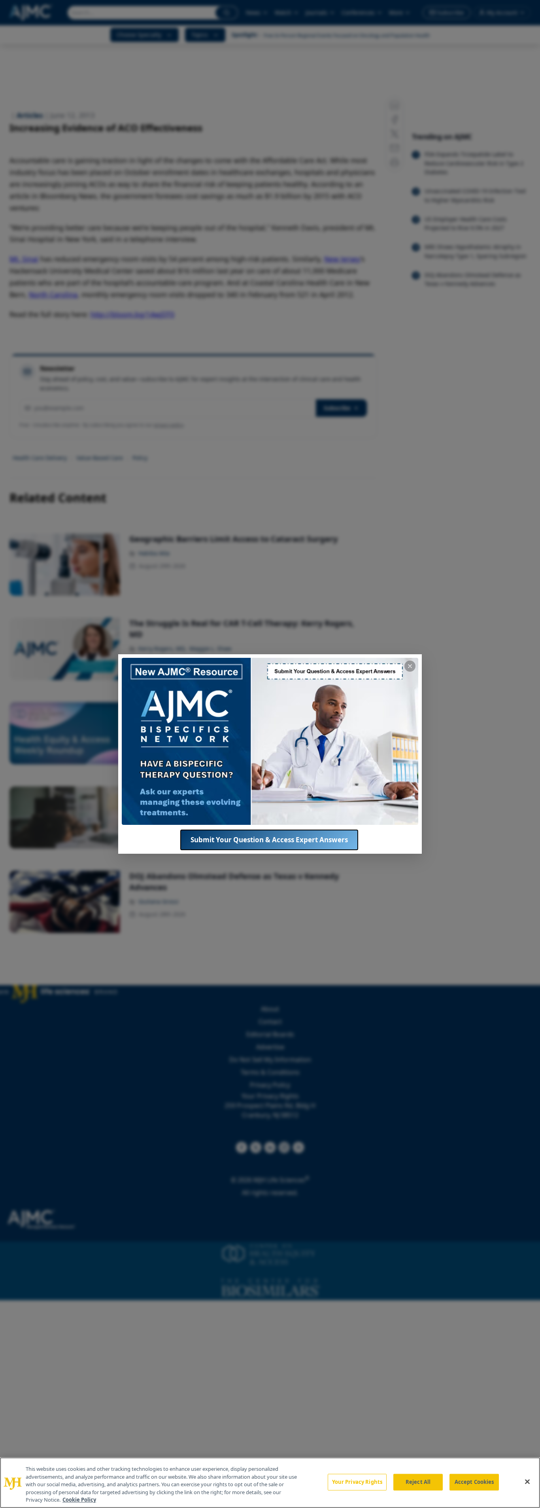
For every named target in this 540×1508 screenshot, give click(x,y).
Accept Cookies (474, 1481)
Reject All (418, 1481)
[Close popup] (409, 666)
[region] (270, 1482)
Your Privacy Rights (357, 1481)
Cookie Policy (79, 1499)
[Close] (527, 1482)
